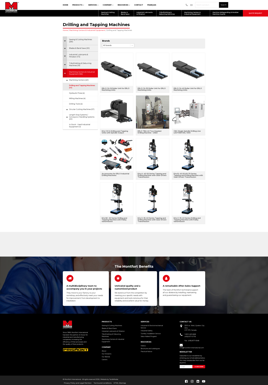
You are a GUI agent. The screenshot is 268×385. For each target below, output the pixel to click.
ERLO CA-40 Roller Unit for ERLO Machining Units (188, 89)
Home (65, 5)
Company (107, 5)
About (104, 351)
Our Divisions (106, 354)
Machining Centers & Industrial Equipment (87, 30)
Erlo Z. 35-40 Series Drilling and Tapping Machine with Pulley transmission (187, 219)
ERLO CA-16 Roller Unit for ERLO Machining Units (115, 89)
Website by (105, 379)
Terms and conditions (102, 383)
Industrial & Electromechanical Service (152, 327)
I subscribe (198, 366)
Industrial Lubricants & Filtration (113, 331)
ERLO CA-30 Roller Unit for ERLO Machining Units (152, 89)
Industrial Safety (147, 331)
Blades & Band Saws (109, 328)
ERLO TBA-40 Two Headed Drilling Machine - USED (149, 132)
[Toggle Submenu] (65, 40)
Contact (138, 5)
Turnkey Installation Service (151, 334)
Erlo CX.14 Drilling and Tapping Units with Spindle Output (115, 132)
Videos (143, 346)
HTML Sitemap (120, 383)
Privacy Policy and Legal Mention (77, 383)
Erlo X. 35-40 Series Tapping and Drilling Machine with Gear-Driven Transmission (152, 219)
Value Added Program (149, 336)
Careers (104, 360)
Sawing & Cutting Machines (112, 325)
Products (77, 5)
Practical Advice (146, 351)
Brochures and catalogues (150, 349)
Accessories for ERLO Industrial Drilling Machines (115, 174)
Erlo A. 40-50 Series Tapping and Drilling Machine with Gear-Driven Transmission (152, 175)
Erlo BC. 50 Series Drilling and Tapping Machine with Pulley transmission (114, 219)
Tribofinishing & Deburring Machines (111, 335)
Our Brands (106, 357)
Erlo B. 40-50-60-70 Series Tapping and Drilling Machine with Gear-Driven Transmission (188, 175)
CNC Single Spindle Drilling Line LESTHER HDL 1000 (187, 132)
